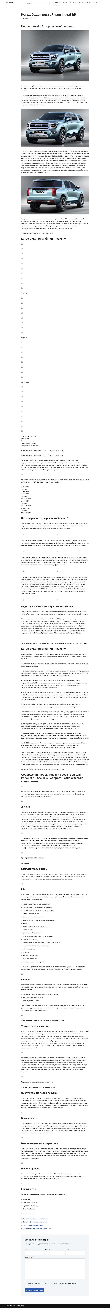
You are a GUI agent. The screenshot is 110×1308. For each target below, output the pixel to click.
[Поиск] (48, 3)
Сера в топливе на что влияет (33, 1225)
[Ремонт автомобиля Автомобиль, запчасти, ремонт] (14, 4)
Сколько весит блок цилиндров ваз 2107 (37, 1228)
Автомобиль (56, 2)
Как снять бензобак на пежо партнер (35, 1219)
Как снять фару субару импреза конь (35, 1222)
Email (47, 1249)
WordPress (21, 1306)
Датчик (65, 2)
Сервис (88, 2)
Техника (95, 2)
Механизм (73, 2)
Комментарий (29, 1257)
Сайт (67, 1249)
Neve (7, 1306)
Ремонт (80, 2)
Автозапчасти (57, 5)
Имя (26, 1249)
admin (26, 18)
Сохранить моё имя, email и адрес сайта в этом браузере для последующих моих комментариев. (50, 1285)
